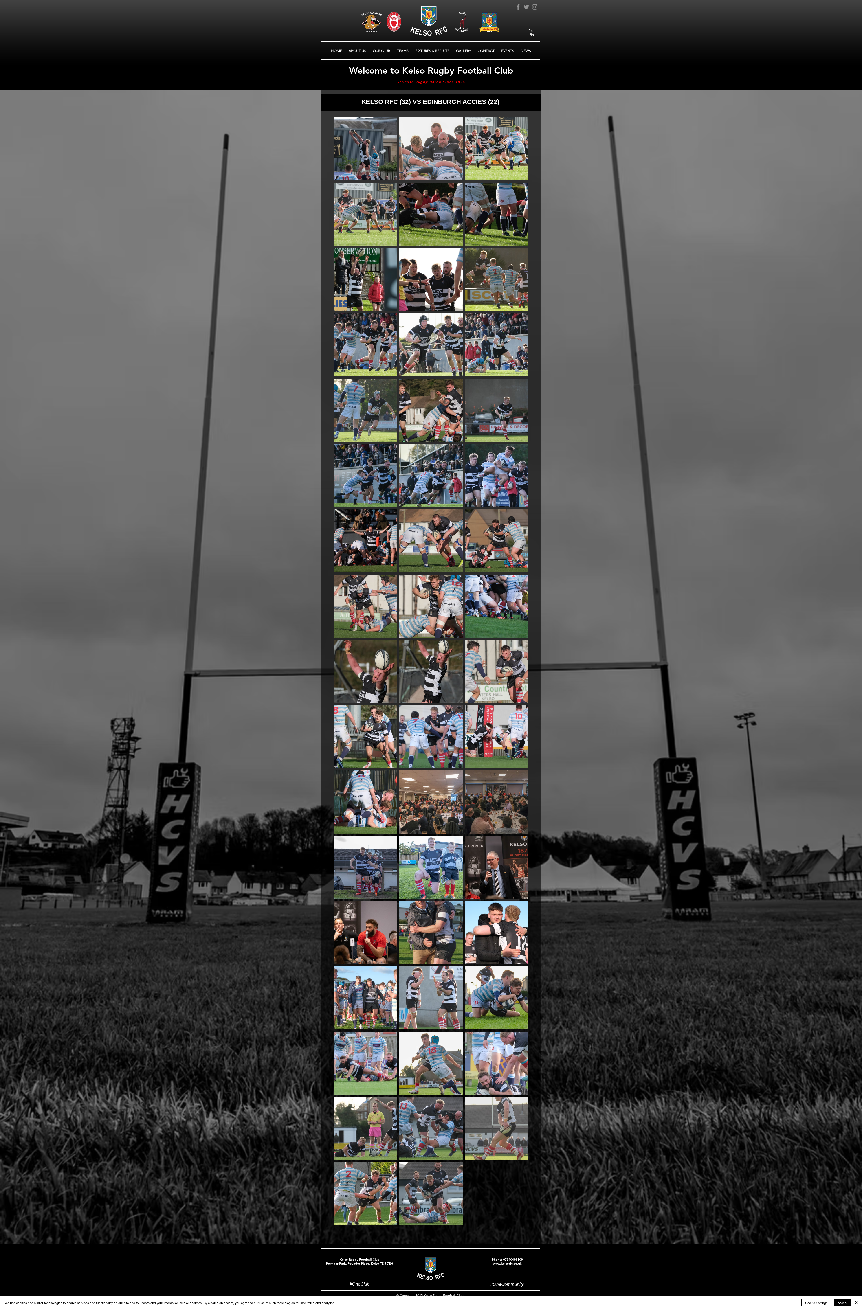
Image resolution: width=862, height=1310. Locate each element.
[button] (532, 32)
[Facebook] (518, 7)
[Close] (856, 1302)
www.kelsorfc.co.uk (507, 1264)
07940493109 (513, 1259)
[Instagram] (534, 7)
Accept (842, 1303)
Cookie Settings (816, 1303)
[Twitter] (526, 7)
